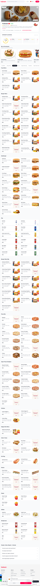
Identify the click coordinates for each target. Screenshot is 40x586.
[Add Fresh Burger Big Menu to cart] (18, 137)
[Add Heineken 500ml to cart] (37, 255)
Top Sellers (3, 65)
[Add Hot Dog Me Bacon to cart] (37, 463)
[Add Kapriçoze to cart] (18, 350)
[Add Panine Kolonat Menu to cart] (37, 482)
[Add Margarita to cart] (18, 321)
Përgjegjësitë (33, 575)
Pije (19, 65)
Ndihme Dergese (13, 575)
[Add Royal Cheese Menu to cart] (37, 144)
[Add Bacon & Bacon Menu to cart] (37, 122)
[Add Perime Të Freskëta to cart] (37, 336)
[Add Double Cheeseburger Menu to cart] (18, 108)
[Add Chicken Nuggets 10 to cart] (37, 415)
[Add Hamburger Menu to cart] (18, 82)
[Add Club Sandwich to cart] (15, 57)
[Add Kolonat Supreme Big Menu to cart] (37, 281)
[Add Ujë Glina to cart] (18, 224)
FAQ (11, 577)
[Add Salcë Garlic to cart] (37, 539)
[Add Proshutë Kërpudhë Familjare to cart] (18, 383)
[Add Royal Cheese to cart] (18, 199)
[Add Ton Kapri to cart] (37, 343)
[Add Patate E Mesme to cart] (37, 499)
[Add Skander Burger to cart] (18, 207)
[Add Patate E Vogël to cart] (18, 499)
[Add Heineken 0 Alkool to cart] (37, 249)
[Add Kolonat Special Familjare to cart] (37, 390)
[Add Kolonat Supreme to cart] (37, 185)
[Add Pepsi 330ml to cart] (37, 230)
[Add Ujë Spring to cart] (37, 224)
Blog (2, 575)
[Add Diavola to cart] (37, 321)
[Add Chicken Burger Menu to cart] (18, 89)
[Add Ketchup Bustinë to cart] (37, 526)
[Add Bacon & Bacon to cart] (37, 75)
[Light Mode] (27, 1)
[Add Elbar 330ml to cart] (18, 230)
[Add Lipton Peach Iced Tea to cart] (37, 236)
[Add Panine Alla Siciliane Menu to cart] (37, 489)
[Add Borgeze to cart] (37, 350)
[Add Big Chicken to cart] (37, 207)
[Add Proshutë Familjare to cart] (18, 376)
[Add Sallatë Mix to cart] (18, 516)
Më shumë (36, 20)
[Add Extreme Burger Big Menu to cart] (18, 295)
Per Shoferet (23, 575)
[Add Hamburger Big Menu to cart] (18, 266)
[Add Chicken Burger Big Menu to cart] (18, 273)
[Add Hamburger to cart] (18, 163)
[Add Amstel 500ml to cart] (37, 242)
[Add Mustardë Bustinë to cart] (37, 533)
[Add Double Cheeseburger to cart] (18, 170)
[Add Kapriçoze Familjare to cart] (18, 390)
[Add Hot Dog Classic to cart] (18, 463)
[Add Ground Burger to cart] (37, 192)
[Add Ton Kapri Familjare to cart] (18, 398)
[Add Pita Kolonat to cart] (18, 452)
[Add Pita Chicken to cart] (37, 445)
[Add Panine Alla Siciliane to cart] (18, 482)
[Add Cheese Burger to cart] (18, 75)
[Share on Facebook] (1, 575)
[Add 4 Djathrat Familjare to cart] (37, 383)
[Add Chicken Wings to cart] (18, 422)
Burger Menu (9, 65)
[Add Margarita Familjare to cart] (18, 369)
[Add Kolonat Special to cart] (37, 328)
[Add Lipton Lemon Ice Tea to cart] (18, 236)
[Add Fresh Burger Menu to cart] (18, 115)
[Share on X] (1, 577)
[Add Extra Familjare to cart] (18, 404)
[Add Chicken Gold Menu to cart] (37, 115)
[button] (9, 56)
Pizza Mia (30, 65)
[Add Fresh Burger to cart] (18, 177)
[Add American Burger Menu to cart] (37, 152)
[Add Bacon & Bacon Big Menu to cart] (18, 288)
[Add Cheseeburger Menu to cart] (37, 101)
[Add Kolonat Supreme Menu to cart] (18, 122)
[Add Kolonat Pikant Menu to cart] (18, 144)
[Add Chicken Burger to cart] (32, 57)
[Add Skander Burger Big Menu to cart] (18, 310)
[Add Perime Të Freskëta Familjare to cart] (37, 376)
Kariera (2, 573)
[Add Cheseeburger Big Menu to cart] (37, 82)
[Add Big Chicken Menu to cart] (18, 130)
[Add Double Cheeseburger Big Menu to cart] (37, 273)
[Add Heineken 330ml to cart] (18, 255)
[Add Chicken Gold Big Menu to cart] (18, 281)
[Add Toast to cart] (18, 445)
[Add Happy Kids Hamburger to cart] (18, 434)
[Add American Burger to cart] (18, 214)
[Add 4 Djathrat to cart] (18, 336)
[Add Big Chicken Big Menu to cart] (37, 288)
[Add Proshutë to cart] (18, 328)
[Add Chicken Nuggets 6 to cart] (18, 415)
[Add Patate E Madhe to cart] (18, 505)
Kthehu (4, 7)
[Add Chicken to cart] (18, 357)
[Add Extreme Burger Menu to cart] (37, 130)
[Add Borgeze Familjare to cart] (37, 398)
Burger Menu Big (24, 65)
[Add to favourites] (37, 7)
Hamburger (14, 65)
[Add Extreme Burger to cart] (18, 192)
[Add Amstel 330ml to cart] (18, 242)
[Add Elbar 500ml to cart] (18, 249)
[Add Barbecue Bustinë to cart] (18, 526)
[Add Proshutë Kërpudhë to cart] (18, 343)
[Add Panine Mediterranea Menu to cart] (18, 489)
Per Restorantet (23, 573)
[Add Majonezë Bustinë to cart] (18, 533)
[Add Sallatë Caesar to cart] (37, 516)
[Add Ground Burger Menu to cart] (37, 137)
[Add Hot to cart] (37, 357)
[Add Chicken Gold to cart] (18, 185)
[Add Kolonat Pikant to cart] (37, 199)
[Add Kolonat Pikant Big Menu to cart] (18, 302)
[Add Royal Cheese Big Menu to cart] (37, 302)
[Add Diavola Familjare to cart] (37, 369)
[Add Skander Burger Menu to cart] (18, 152)
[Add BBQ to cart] (18, 539)
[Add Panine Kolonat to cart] (18, 474)
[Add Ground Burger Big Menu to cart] (37, 295)
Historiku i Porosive (14, 573)
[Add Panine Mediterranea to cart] (37, 474)
